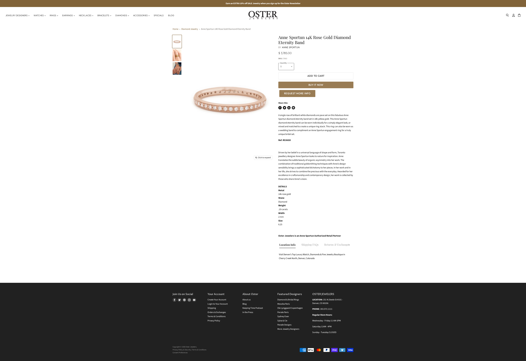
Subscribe (263, 211)
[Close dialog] (282, 145)
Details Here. (275, 181)
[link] (263, 151)
